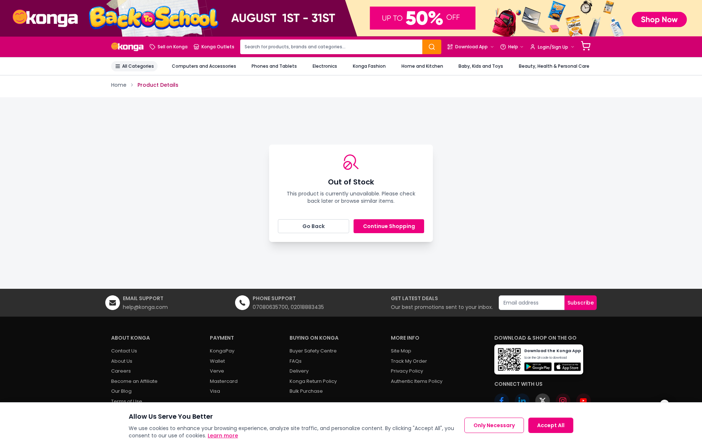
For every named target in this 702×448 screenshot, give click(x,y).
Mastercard (224, 381)
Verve (217, 370)
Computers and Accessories (204, 66)
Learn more (223, 435)
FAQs (296, 361)
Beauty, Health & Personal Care (554, 66)
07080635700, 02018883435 (288, 307)
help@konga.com (145, 307)
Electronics (325, 66)
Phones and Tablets (274, 66)
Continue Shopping (389, 226)
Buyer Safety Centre (313, 350)
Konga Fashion (369, 66)
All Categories (138, 66)
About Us (121, 361)
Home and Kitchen (422, 66)
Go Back (313, 226)
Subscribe (580, 302)
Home (119, 85)
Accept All (551, 425)
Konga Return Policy (313, 381)
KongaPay (222, 350)
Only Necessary (494, 425)
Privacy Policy (407, 370)
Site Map (401, 350)
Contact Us (124, 350)
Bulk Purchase (306, 391)
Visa (215, 391)
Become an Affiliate (134, 381)
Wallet (217, 361)
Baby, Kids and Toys (480, 66)
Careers (121, 370)
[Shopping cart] (586, 46)
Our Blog (121, 391)
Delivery (299, 370)
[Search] (431, 47)
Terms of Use (126, 401)
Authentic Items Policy (416, 381)
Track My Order (409, 361)
